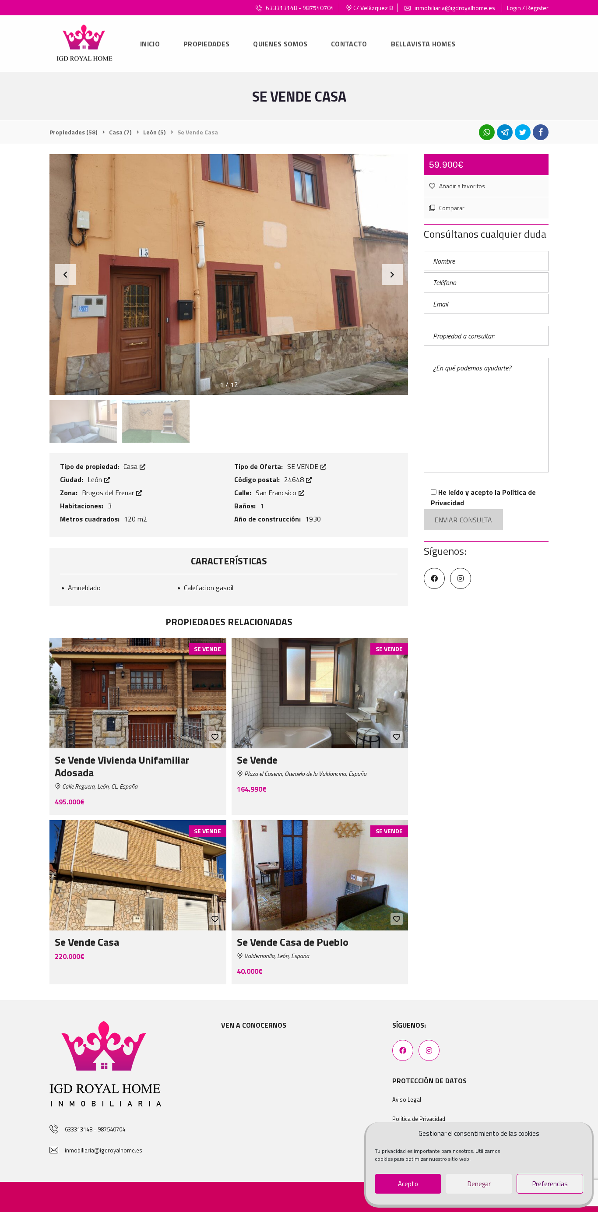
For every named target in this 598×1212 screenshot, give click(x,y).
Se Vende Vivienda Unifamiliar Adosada (122, 766)
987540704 (318, 7)
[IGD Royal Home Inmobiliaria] (84, 44)
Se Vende (257, 760)
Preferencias (550, 1184)
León (96, 479)
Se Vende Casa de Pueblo (292, 942)
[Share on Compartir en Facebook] (541, 132)
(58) (73, 132)
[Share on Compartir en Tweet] (523, 132)
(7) (120, 132)
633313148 (281, 7)
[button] (392, 274)
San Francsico (277, 492)
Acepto (408, 1184)
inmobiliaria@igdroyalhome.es (454, 7)
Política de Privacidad (418, 1118)
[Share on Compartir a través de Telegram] (505, 132)
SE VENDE (303, 466)
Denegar (479, 1184)
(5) (154, 132)
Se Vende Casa (87, 942)
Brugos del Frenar (109, 492)
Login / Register (528, 7)
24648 (295, 479)
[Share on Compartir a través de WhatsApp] (487, 132)
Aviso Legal (406, 1099)
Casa (131, 466)
